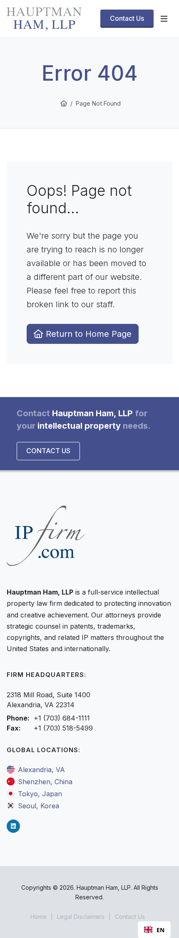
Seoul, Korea (38, 806)
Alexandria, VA (41, 769)
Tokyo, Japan (40, 794)
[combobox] (154, 929)
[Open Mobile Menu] (164, 18)
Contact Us (48, 451)
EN (160, 930)
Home (38, 916)
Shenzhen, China (45, 782)
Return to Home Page (87, 334)
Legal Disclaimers (80, 916)
